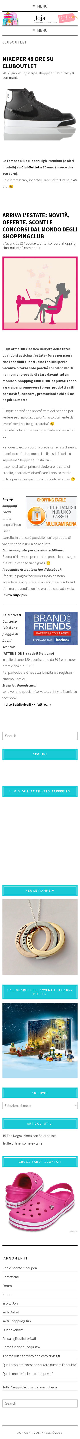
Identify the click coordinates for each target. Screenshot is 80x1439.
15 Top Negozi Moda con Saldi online (29, 1135)
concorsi (54, 243)
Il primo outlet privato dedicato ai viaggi (31, 1356)
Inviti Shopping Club (16, 1321)
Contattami (10, 1277)
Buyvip (7, 499)
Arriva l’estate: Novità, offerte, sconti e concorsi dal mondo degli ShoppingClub (40, 225)
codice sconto (36, 243)
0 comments (31, 247)
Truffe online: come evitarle (22, 1143)
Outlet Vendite (13, 1330)
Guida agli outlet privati (19, 1338)
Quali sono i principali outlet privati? (28, 1373)
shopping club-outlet (54, 73)
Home (6, 1294)
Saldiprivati (11, 615)
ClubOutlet (30, 167)
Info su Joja (10, 1303)
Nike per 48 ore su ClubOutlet (28, 62)
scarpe (32, 73)
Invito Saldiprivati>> (19, 704)
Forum (7, 1285)
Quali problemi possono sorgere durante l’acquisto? (40, 1364)
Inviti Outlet (10, 1312)
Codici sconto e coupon (19, 1268)
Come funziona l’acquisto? (21, 1347)
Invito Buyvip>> (15, 595)
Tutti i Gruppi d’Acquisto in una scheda (29, 1387)
